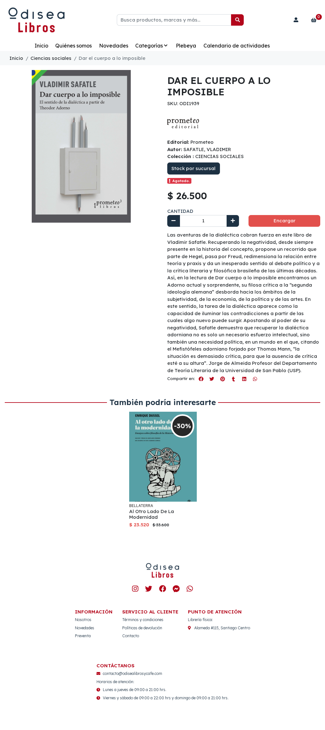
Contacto (130, 635)
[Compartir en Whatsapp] (255, 379)
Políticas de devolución (142, 627)
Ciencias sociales (50, 58)
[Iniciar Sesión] (296, 20)
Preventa (83, 635)
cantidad (180, 211)
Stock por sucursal (193, 168)
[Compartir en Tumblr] (233, 379)
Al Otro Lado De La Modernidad (151, 514)
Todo (21, 45)
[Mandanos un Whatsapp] (190, 588)
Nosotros (83, 619)
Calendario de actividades (236, 45)
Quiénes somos (73, 45)
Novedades (113, 45)
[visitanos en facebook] (162, 588)
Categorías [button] (149, 45)
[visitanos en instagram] (135, 588)
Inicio (41, 45)
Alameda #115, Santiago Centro (222, 627)
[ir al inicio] (162, 570)
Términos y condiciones (142, 619)
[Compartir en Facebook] (201, 379)
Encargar (284, 221)
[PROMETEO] (183, 122)
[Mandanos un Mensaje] (176, 588)
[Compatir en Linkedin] (244, 379)
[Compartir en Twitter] (211, 379)
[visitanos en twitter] (149, 588)
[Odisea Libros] (36, 20)
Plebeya (186, 45)
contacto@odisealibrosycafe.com (132, 673)
